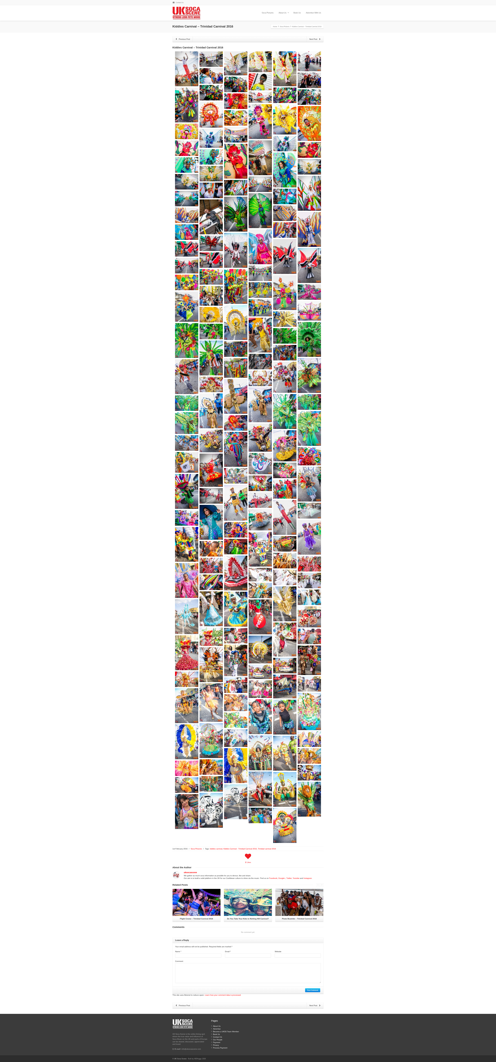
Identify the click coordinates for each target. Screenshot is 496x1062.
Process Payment (220, 1048)
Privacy (216, 1045)
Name (178, 951)
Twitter (289, 878)
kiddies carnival (216, 849)
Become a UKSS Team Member (226, 1032)
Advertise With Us (313, 13)
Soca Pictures (268, 13)
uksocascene (190, 872)
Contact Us (179, 2)
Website (278, 951)
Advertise (217, 1029)
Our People (217, 1040)
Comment (179, 961)
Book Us (297, 13)
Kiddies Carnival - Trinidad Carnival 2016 (240, 849)
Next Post (313, 39)
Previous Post (184, 39)
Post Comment (312, 990)
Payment (216, 1042)
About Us (282, 13)
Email (228, 951)
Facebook (273, 878)
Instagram (308, 878)
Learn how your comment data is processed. (223, 995)
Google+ (281, 878)
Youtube (296, 878)
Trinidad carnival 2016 (267, 849)
